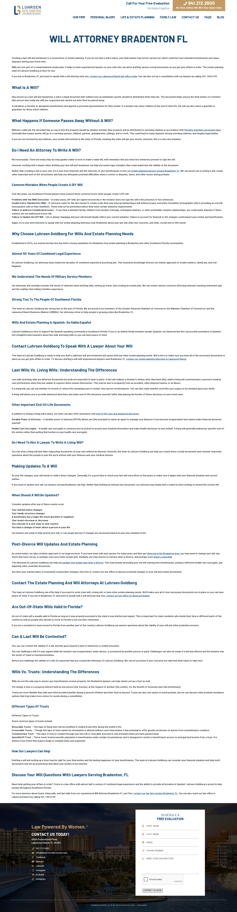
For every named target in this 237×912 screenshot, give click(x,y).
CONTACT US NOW (152, 890)
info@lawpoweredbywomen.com (51, 853)
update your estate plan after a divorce (83, 562)
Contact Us (190, 17)
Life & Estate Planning (137, 17)
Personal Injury (103, 17)
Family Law (168, 17)
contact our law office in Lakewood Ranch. (128, 595)
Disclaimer (142, 905)
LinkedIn (40, 866)
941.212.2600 (42, 848)
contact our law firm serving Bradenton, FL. (155, 793)
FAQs (207, 17)
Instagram (41, 870)
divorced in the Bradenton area (163, 553)
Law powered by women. (59, 826)
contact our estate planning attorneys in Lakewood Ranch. (156, 359)
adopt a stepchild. (163, 557)
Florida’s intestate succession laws (202, 130)
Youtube (40, 861)
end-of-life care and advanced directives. (117, 413)
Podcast (40, 874)
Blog (220, 17)
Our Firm (79, 17)
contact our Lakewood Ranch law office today (113, 76)
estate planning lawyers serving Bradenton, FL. (155, 171)
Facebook (40, 857)
